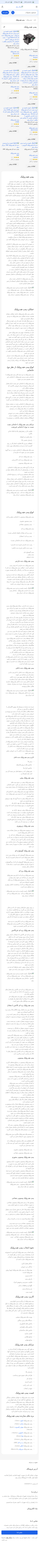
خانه (35, 20)
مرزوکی (21, 1449)
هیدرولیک (29, 20)
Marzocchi (16, 53)
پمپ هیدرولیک (15, 51)
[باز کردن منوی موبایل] (37, 7)
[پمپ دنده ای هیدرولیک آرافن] (10, 75)
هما (22, 1436)
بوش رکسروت (19, 1427)
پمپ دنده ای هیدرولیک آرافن (10, 82)
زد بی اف (20, 1442)
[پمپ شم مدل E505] (10, 110)
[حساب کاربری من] (2, 7)
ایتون (21, 1420)
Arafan (17, 88)
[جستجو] (12, 12)
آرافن (21, 1446)
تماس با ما (5, 12)
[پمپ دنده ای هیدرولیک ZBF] (10, 145)
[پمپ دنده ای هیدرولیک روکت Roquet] (29, 39)
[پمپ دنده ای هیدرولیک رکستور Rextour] (29, 114)
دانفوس (21, 1432)
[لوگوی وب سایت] (19, 6)
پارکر (21, 1424)
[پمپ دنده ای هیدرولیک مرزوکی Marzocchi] (10, 37)
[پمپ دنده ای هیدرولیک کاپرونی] (29, 145)
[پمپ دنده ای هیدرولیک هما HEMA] (29, 77)
